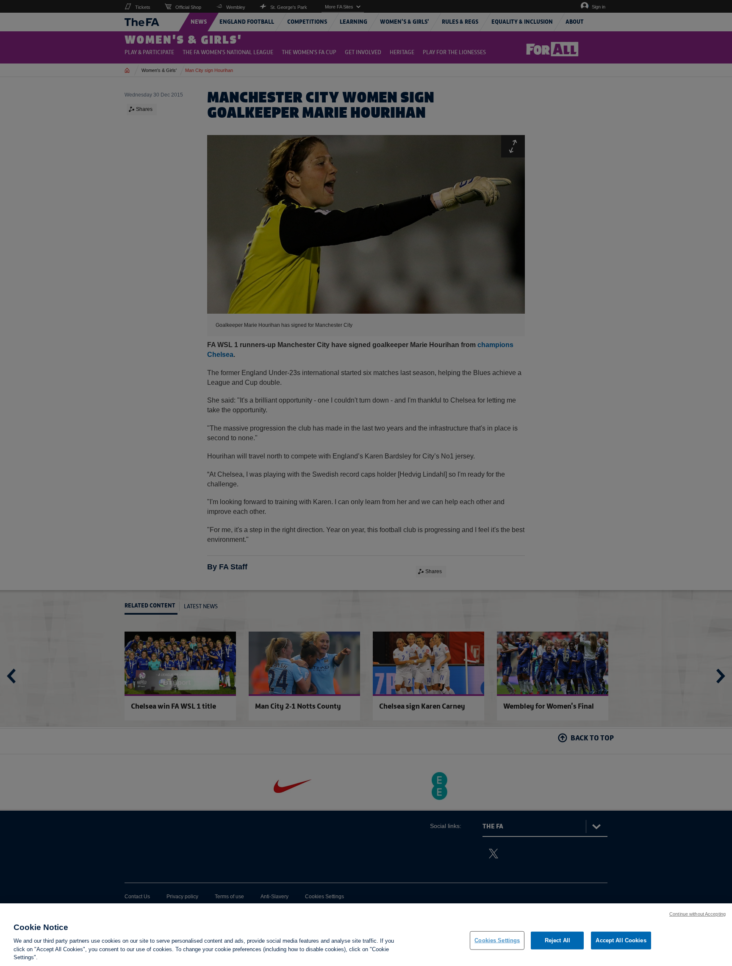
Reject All (557, 940)
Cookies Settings (497, 940)
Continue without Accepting (697, 913)
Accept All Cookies (621, 940)
